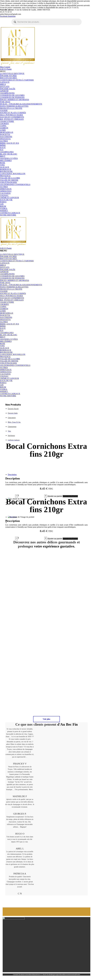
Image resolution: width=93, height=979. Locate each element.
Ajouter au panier (54, 496)
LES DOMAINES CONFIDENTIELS (15, 365)
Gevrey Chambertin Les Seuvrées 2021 (25, 596)
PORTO (3, 383)
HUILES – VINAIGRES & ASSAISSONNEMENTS (21, 285)
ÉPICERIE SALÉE (7, 269)
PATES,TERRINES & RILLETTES (14, 287)
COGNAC (4, 376)
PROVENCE (5, 357)
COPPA (3, 306)
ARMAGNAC (6, 372)
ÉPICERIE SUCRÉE (8, 256)
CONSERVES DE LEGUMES (12, 276)
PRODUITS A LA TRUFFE (11, 289)
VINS (2, 346)
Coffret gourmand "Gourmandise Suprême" (68, 658)
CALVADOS (5, 374)
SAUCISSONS (6, 317)
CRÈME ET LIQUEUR (9, 378)
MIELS (3, 265)
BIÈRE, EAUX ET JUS (9, 324)
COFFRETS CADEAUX (10, 394)
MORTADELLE (6, 313)
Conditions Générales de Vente (38, 978)
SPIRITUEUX (6, 370)
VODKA (3, 389)
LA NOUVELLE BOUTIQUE (12, 254)
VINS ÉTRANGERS (8, 363)
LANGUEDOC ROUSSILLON (12, 354)
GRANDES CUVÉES (9, 339)
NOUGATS (4, 267)
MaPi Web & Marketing (77, 978)
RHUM (3, 387)
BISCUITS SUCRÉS (8, 259)
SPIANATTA (5, 320)
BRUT (2, 337)
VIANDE (4, 291)
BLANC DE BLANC (8, 335)
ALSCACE (4, 348)
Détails (53, 608)
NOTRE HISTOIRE (8, 396)
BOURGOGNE (6, 352)
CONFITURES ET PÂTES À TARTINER (17, 261)
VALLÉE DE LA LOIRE (10, 359)
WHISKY (4, 391)
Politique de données (15, 978)
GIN (2, 385)
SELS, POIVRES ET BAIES (11, 296)
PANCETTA (5, 315)
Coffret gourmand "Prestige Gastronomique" (68, 599)
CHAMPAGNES (7, 333)
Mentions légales (25, 978)
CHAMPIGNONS (7, 274)
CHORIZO (4, 304)
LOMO (3, 311)
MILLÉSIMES (6, 341)
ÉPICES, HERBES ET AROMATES (14, 280)
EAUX (3, 328)
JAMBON (4, 309)
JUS (1, 330)
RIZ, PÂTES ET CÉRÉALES (12, 300)
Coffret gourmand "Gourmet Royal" (25, 644)
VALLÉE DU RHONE (9, 361)
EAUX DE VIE (6, 381)
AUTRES (4, 322)
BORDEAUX (5, 350)
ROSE (2, 343)
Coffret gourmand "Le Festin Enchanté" (25, 702)
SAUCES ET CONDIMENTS (12, 298)
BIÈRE (3, 326)
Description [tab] (12, 474)
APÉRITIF (4, 272)
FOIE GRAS (5, 283)
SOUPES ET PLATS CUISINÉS (13, 293)
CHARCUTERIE (7, 302)
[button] (46, 71)
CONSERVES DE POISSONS (12, 278)
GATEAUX (4, 263)
